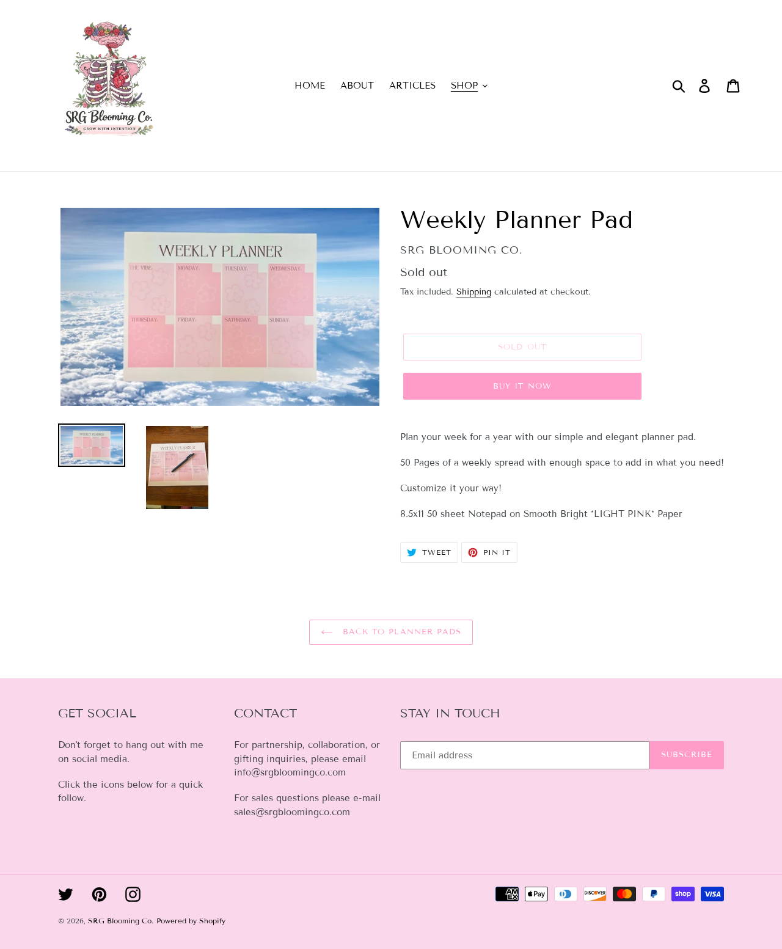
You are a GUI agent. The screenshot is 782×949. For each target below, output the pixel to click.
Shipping (473, 292)
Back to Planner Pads (400, 632)
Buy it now (522, 386)
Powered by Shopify (190, 920)
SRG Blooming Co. (120, 920)
